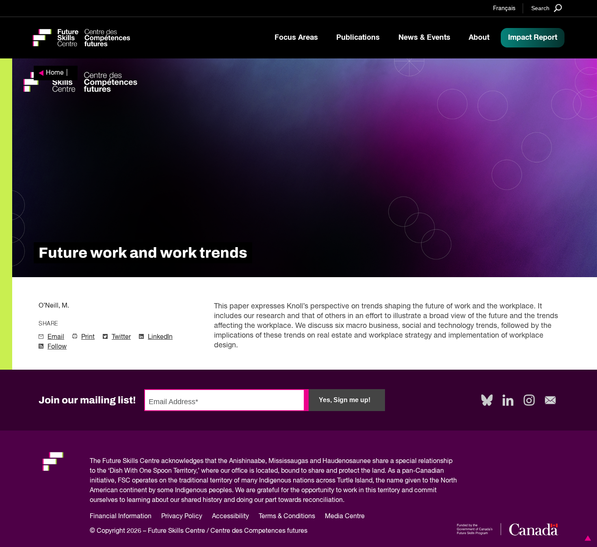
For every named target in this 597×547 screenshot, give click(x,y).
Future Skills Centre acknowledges (152, 461)
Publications (358, 37)
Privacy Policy (181, 516)
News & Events (424, 37)
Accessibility (230, 516)
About (479, 37)
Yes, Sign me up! (344, 399)
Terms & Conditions (287, 516)
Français (504, 8)
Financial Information (120, 516)
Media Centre (345, 516)
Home (55, 73)
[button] (586, 538)
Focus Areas (296, 37)
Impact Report (532, 37)
